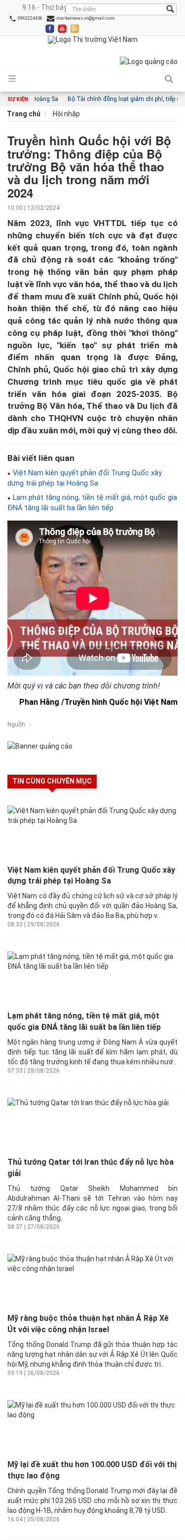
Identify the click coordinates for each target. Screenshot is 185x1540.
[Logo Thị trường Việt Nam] (93, 40)
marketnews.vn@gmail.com (85, 18)
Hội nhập (65, 114)
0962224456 (29, 18)
